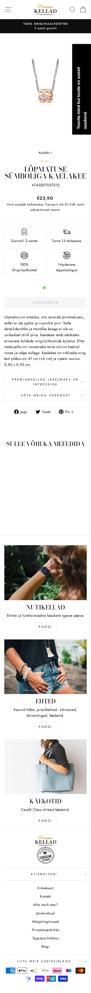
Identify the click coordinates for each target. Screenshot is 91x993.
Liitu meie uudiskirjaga (44, 961)
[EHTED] (45, 666)
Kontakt (45, 896)
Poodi (45, 727)
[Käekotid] (45, 766)
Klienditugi (44, 874)
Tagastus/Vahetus (45, 938)
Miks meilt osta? (45, 904)
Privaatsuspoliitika (45, 929)
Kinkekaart (45, 888)
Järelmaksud (45, 913)
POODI (45, 627)
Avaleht (44, 152)
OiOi (45, 161)
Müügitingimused (45, 921)
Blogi (45, 946)
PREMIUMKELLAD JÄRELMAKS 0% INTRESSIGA (45, 381)
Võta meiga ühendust (45, 395)
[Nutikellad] (45, 572)
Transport (51, 204)
